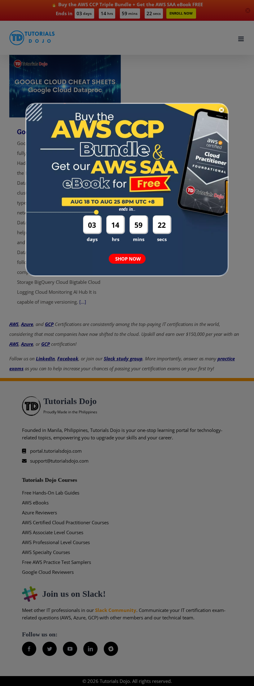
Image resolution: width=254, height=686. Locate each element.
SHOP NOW (128, 259)
